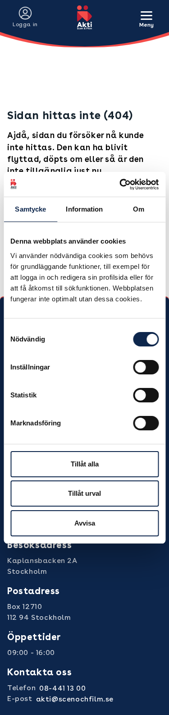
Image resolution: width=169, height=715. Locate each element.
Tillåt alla (85, 464)
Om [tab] (138, 209)
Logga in (25, 24)
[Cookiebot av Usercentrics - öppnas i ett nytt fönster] (120, 184)
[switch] (146, 367)
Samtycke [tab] (30, 209)
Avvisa (84, 523)
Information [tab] (84, 209)
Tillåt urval (84, 493)
